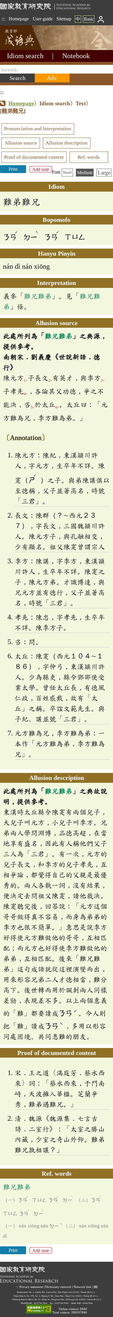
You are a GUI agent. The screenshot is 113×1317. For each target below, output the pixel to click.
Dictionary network (58, 1287)
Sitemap (64, 18)
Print (13, 169)
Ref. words (89, 157)
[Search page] (29, 48)
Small (67, 172)
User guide (43, 18)
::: (3, 18)
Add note (40, 169)
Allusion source (21, 143)
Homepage (19, 18)
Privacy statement (31, 1287)
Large (104, 173)
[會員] (100, 19)
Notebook (76, 56)
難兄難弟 (38, 296)
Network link (82, 1287)
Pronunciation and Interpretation (37, 128)
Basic (89, 19)
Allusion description (66, 143)
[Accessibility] (39, 1309)
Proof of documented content (34, 157)
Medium (84, 172)
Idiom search (25, 56)
